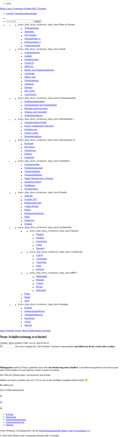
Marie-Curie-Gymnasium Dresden (16, 8)
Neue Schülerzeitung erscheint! (36, 330)
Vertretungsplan (25, 13)
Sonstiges (10, 330)
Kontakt (9, 414)
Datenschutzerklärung (16, 419)
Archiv (18, 330)
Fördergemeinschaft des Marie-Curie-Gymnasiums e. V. (64, 430)
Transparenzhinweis (15, 422)
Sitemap (9, 425)
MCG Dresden (39, 8)
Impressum (11, 417)
